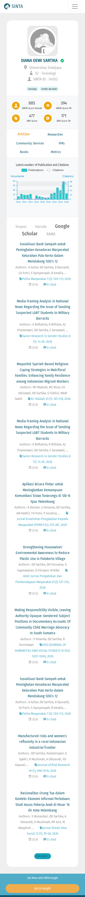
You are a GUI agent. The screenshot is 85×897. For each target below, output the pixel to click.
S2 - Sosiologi (45, 73)
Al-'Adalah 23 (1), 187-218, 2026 (50, 399)
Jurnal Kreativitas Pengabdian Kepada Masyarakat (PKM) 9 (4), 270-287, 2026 (42, 522)
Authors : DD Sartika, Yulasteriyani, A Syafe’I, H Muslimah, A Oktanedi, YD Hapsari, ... (41, 759)
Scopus (21, 226)
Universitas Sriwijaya (44, 67)
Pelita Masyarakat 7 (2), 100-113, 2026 (46, 279)
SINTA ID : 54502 (45, 79)
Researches (55, 134)
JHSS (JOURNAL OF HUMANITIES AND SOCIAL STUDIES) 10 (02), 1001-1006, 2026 (42, 650)
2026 (34, 285)
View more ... (42, 856)
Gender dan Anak (49, 89)
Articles (23, 134)
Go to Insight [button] (42, 888)
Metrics (56, 152)
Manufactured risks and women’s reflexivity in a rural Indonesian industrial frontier (42, 742)
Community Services (30, 143)
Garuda (40, 226)
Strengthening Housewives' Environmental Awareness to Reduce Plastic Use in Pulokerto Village (43, 553)
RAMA (50, 234)
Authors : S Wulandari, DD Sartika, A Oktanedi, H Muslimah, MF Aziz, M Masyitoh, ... (42, 822)
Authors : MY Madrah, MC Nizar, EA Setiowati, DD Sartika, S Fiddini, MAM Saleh (41, 393)
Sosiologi (32, 89)
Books (24, 152)
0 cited (51, 285)
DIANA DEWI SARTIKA (39, 60)
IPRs (62, 143)
